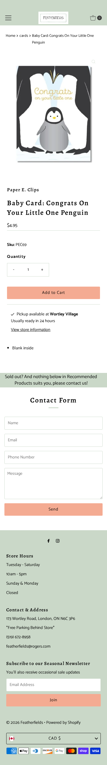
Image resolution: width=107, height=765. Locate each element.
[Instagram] (57, 541)
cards (23, 36)
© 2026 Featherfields (24, 722)
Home (10, 36)
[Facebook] (49, 541)
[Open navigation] (8, 18)
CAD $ (55, 738)
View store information (30, 330)
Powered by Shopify (63, 722)
